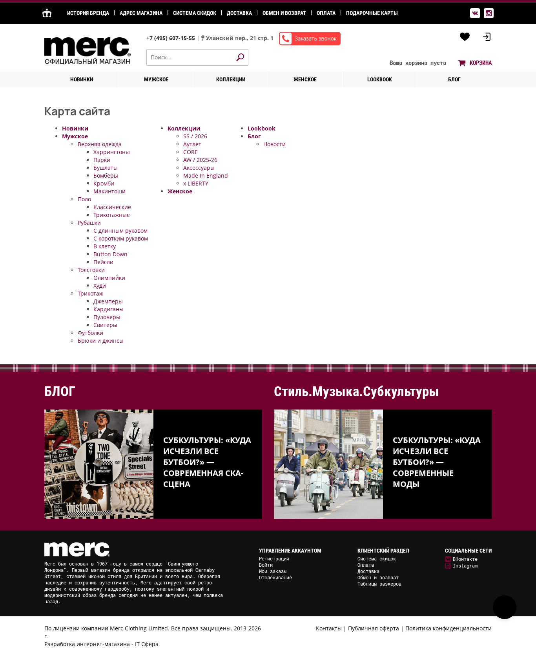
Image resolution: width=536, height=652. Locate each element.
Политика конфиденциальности (448, 628)
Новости (274, 144)
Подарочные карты (372, 13)
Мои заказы (272, 571)
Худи (99, 285)
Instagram (465, 565)
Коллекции (230, 79)
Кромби (103, 183)
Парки (101, 159)
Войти (266, 565)
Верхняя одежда (100, 144)
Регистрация (274, 558)
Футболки (90, 332)
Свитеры (105, 325)
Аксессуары (199, 167)
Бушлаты (105, 167)
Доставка (239, 13)
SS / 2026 (195, 136)
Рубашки (89, 222)
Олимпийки (109, 277)
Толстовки (91, 270)
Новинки (81, 79)
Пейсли (103, 262)
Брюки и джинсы (101, 340)
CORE (190, 152)
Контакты (329, 628)
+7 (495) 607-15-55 (171, 38)
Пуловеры (106, 317)
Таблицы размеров (379, 583)
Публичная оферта (373, 628)
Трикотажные (111, 215)
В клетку (104, 246)
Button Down (110, 254)
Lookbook (379, 79)
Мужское (156, 79)
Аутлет (192, 144)
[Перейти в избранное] (465, 37)
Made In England (205, 175)
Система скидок (194, 13)
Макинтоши (109, 191)
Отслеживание (275, 577)
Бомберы (105, 175)
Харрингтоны (111, 152)
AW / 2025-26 (200, 159)
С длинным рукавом (120, 230)
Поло (84, 199)
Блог (454, 79)
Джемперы (108, 301)
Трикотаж (90, 293)
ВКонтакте (465, 559)
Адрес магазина (141, 13)
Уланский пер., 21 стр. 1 (239, 38)
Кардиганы (108, 309)
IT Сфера (147, 644)
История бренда (88, 13)
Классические (112, 207)
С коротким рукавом (120, 238)
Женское (305, 79)
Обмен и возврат (284, 13)
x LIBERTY (195, 183)
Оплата (326, 13)
